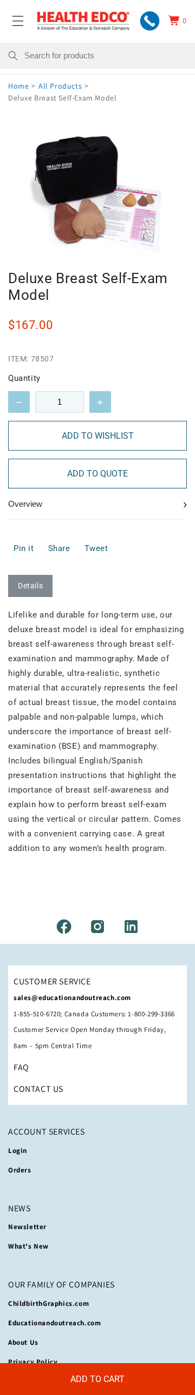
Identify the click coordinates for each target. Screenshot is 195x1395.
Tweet (96, 548)
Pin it (24, 548)
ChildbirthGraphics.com (48, 1303)
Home (18, 86)
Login (17, 1150)
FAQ (21, 1067)
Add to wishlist (98, 436)
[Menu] (17, 20)
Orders (19, 1170)
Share (59, 548)
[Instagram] (97, 926)
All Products (60, 86)
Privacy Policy (32, 1361)
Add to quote (97, 473)
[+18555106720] (150, 21)
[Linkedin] (131, 926)
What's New (28, 1246)
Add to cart (97, 1379)
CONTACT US (38, 1089)
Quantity (24, 378)
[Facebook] (64, 926)
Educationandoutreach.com (54, 1322)
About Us (23, 1342)
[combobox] (105, 56)
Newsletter (27, 1226)
